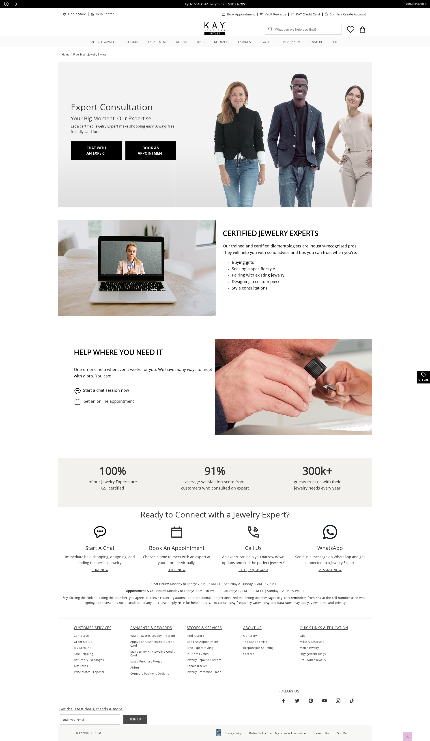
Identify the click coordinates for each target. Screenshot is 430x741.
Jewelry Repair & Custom (204, 660)
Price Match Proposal (89, 672)
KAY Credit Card (308, 14)
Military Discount (312, 642)
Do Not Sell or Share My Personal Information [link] (277, 733)
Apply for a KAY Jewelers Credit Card (152, 643)
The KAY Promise (255, 642)
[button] (16, 4)
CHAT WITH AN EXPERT (96, 150)
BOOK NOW (176, 570)
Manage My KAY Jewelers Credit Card (152, 653)
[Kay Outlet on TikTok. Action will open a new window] (352, 701)
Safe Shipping (83, 654)
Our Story (250, 636)
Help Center (105, 14)
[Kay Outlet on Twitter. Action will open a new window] (297, 701)
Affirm (134, 667)
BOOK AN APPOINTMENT (151, 150)
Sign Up (135, 719)
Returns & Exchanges (89, 660)
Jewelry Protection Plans (204, 672)
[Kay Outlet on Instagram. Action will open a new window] (338, 701)
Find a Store (77, 14)
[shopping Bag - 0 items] (362, 29)
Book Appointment (241, 14)
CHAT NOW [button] (100, 570)
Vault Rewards (275, 14)
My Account (82, 648)
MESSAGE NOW (330, 570)
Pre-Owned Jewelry (313, 660)
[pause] (6, 4)
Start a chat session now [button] (106, 390)
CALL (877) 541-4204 (253, 570)
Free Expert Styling (200, 648)
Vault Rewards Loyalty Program (152, 636)
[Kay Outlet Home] (215, 28)
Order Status (83, 642)
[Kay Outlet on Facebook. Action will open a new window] (283, 701)
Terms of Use (321, 733)
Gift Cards (81, 666)
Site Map (342, 733)
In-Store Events (198, 654)
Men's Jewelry (309, 648)
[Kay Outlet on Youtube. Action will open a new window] (324, 701)
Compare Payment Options (149, 673)
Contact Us (81, 636)
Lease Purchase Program (147, 661)
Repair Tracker (197, 666)
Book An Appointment (202, 642)
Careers (248, 654)
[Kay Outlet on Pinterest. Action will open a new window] (311, 701)
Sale (302, 636)
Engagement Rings (313, 654)
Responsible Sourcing (258, 648)
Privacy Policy (233, 733)
